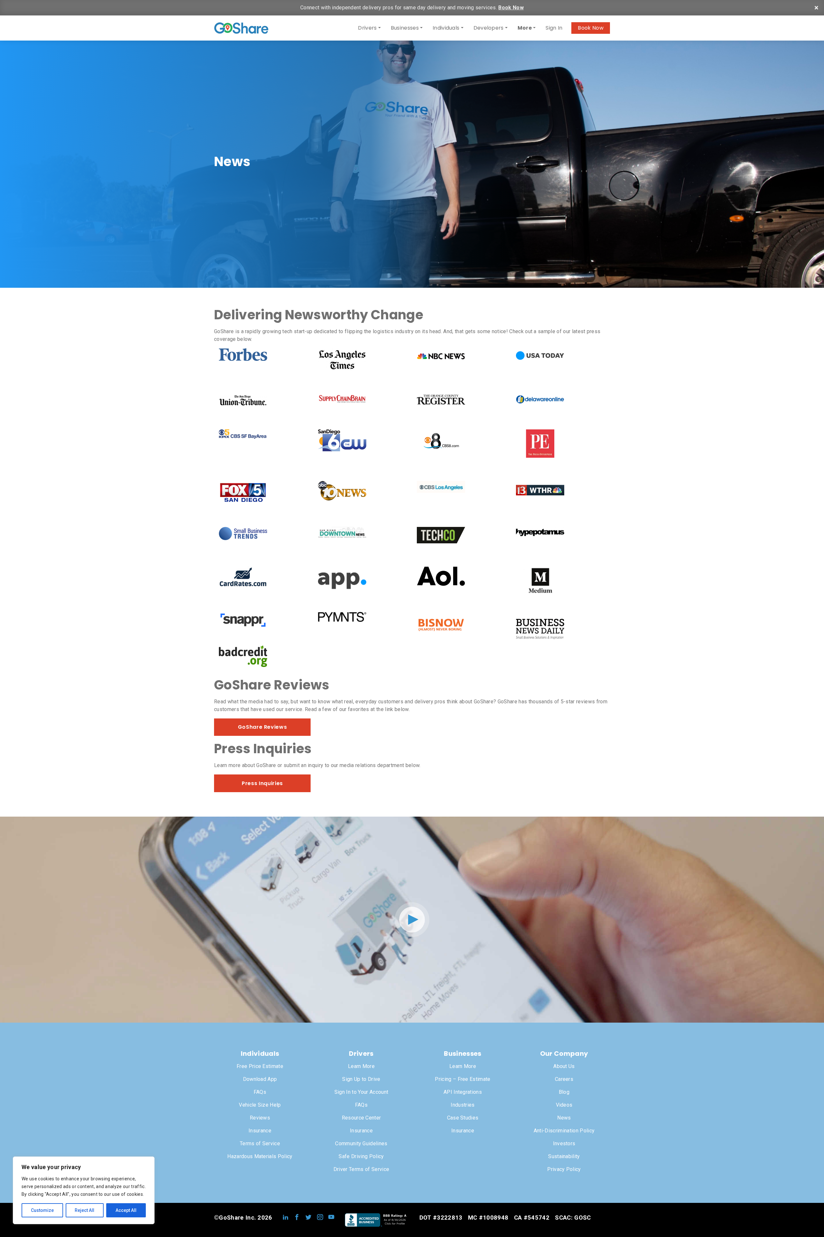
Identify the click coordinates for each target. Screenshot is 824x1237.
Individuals (446, 28)
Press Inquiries (262, 783)
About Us (564, 1066)
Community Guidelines (361, 1143)
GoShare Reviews (262, 727)
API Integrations (463, 1092)
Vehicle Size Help (260, 1105)
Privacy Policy (564, 1169)
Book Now (511, 8)
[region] (83, 1190)
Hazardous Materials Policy (259, 1156)
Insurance (259, 1131)
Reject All (84, 1210)
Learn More (361, 1066)
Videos (564, 1105)
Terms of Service (260, 1143)
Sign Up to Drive (361, 1079)
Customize (42, 1210)
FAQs (260, 1092)
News (564, 1118)
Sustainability (564, 1156)
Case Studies (463, 1118)
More (525, 28)
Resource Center (361, 1118)
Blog (564, 1092)
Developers (488, 28)
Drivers (367, 28)
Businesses (405, 28)
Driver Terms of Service (361, 1169)
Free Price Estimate (260, 1066)
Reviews (260, 1118)
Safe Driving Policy (361, 1156)
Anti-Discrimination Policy (564, 1131)
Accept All (126, 1210)
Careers (564, 1079)
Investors (564, 1143)
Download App (260, 1079)
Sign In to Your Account (361, 1092)
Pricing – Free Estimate (462, 1079)
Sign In (554, 28)
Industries (462, 1105)
